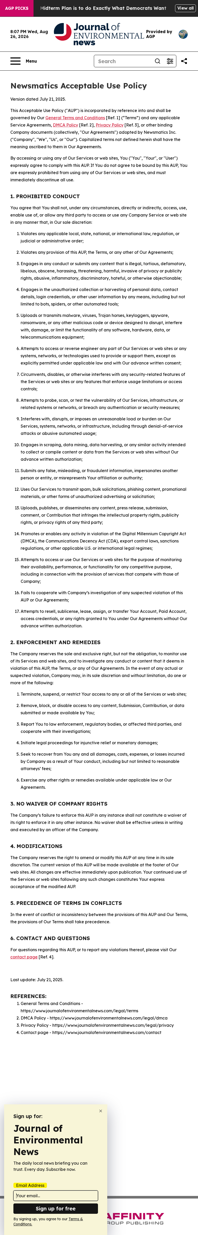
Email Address (30, 1185)
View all (185, 8)
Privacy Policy (109, 125)
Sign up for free (56, 1208)
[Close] (100, 1110)
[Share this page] (184, 61)
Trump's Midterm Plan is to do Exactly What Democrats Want (93, 8)
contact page (24, 956)
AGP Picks (16, 8)
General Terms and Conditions (75, 117)
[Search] (157, 61)
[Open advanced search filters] (170, 61)
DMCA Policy (65, 125)
